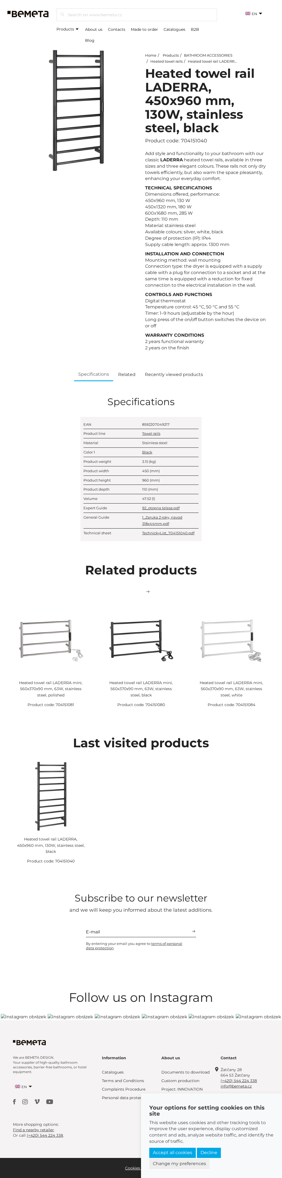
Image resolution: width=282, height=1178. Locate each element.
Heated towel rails (166, 61)
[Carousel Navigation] (141, 591)
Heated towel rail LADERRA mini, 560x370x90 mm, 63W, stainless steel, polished (50, 689)
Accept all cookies (172, 1152)
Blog (89, 40)
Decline (208, 1152)
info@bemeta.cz (236, 1086)
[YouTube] (49, 1101)
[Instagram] (25, 1101)
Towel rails (151, 433)
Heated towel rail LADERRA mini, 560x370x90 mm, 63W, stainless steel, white (231, 689)
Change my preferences (179, 1163)
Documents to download (185, 1072)
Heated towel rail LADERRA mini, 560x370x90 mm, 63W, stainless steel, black (141, 689)
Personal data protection (126, 1097)
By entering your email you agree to (134, 945)
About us (93, 29)
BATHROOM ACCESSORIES (208, 55)
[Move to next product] (147, 591)
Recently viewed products (174, 374)
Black (147, 452)
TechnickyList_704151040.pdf (168, 533)
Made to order (144, 29)
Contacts (116, 29)
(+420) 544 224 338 (239, 1080)
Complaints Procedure (123, 1089)
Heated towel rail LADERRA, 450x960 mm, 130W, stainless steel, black (51, 845)
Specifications (93, 374)
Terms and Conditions (123, 1080)
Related (126, 374)
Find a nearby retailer (33, 1129)
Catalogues (174, 29)
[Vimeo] (37, 1101)
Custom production (180, 1080)
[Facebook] (15, 1101)
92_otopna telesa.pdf (161, 508)
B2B (195, 29)
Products (65, 29)
